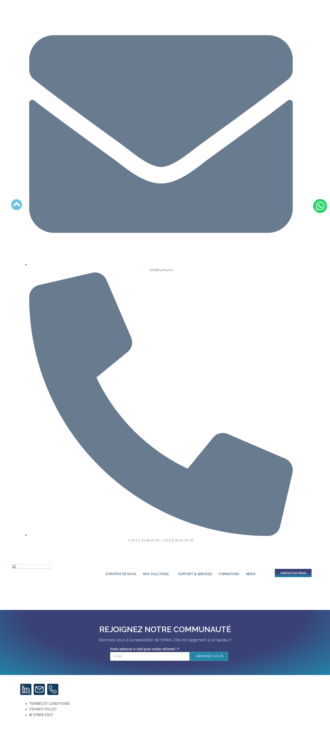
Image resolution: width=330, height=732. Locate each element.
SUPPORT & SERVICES (195, 574)
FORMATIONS (229, 574)
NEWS (250, 574)
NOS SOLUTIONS (156, 574)
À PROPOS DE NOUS (121, 574)
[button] (263, 559)
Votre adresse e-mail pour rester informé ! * (144, 649)
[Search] (262, 581)
